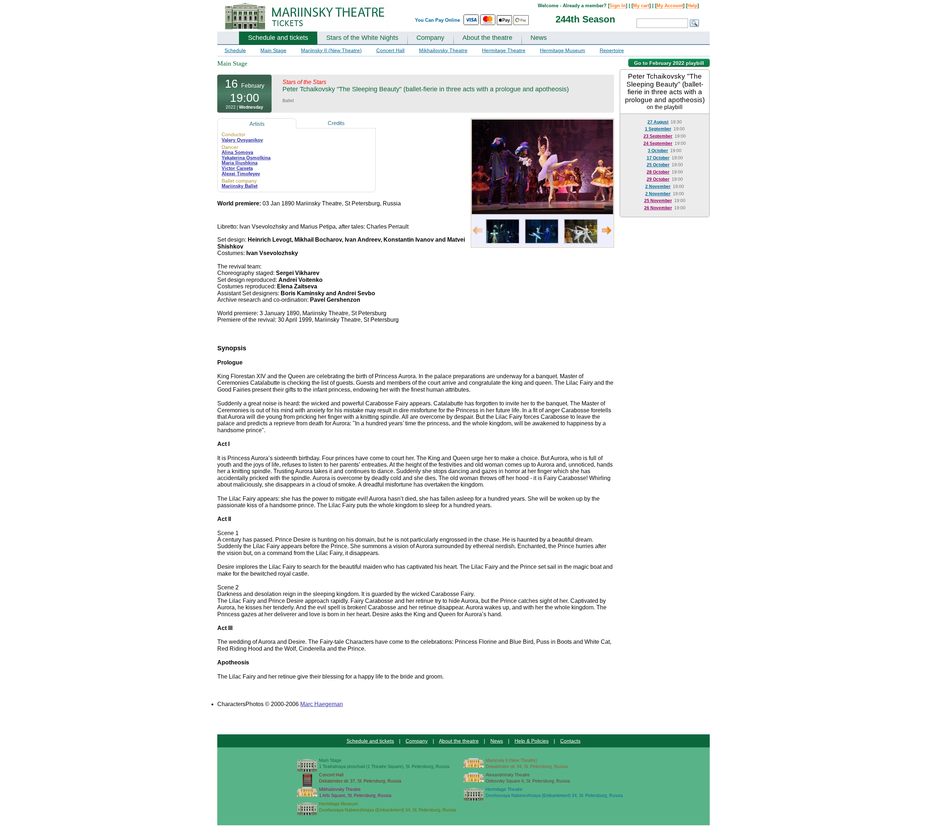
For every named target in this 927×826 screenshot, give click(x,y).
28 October (658, 172)
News (538, 37)
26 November (658, 207)
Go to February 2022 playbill (669, 63)
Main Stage (273, 50)
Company (430, 37)
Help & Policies (532, 741)
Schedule (235, 50)
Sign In (617, 5)
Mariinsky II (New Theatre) (331, 50)
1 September (658, 129)
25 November (658, 200)
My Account (670, 5)
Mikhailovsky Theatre (443, 50)
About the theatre (487, 37)
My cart (641, 5)
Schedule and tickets (278, 37)
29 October (658, 179)
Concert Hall (390, 50)
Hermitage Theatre (503, 50)
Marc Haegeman (321, 704)
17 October (658, 157)
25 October (658, 164)
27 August (657, 122)
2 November (658, 186)
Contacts (570, 741)
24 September (657, 143)
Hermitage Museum (562, 50)
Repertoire (612, 50)
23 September (657, 136)
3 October (658, 150)
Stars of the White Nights (362, 37)
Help (692, 5)
